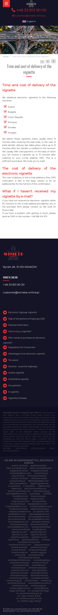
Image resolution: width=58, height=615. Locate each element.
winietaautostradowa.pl (19, 560)
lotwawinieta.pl (18, 504)
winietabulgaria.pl (41, 560)
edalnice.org (44, 486)
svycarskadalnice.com (18, 527)
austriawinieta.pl (38, 465)
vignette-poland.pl (19, 537)
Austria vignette (16, 372)
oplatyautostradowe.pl (19, 511)
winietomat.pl (31, 580)
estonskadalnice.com (16, 493)
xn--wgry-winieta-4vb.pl (29, 596)
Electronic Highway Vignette (22, 312)
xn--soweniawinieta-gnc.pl (29, 593)
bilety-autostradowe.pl (40, 468)
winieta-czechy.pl (38, 547)
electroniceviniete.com (19, 491)
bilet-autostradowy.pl (17, 468)
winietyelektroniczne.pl (39, 583)
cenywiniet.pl (18, 475)
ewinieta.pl (35, 493)
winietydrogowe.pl (16, 583)
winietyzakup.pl (40, 588)
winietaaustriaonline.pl (29, 557)
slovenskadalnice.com (39, 519)
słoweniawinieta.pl (21, 529)
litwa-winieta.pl (38, 496)
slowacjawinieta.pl (18, 524)
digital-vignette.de (39, 483)
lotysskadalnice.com (37, 504)
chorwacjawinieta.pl (36, 475)
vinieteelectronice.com (20, 544)
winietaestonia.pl (21, 565)
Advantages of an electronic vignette (26, 353)
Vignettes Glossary (17, 398)
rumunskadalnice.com (39, 516)
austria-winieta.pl (20, 465)
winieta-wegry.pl (20, 552)
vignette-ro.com (39, 537)
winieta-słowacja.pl (37, 550)
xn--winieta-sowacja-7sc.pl (29, 598)
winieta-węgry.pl (38, 552)
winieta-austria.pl (19, 547)
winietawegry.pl (14, 580)
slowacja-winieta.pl (41, 521)
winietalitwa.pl (38, 565)
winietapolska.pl (39, 570)
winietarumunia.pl (19, 573)
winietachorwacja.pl (19, 562)
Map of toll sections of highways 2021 (26, 319)
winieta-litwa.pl (18, 550)
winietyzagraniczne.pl (20, 588)
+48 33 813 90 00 (30, 10)
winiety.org (46, 580)
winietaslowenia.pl (39, 575)
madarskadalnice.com (16, 506)
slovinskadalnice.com (18, 521)
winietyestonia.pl (20, 585)
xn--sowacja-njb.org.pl (38, 590)
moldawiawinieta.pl (18, 509)
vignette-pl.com (38, 534)
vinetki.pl (45, 539)
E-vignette (13, 392)
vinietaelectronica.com (29, 542)
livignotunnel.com (20, 501)
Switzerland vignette (18, 379)
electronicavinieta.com (35, 488)
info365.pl (47, 493)
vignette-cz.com (20, 534)
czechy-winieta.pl (19, 478)
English (30, 21)
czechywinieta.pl (39, 478)
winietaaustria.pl (36, 555)
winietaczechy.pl (40, 562)
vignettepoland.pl (30, 539)
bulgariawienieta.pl (19, 470)
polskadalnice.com (17, 514)
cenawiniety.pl (41, 473)
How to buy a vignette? (20, 331)
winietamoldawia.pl (37, 567)
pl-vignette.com (41, 511)
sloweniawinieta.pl (39, 524)
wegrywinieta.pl (41, 544)
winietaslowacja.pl (18, 575)
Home (6, 56)
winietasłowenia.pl (40, 578)
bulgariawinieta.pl (39, 470)
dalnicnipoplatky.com (38, 481)
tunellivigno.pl (39, 529)
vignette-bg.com (38, 532)
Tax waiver (13, 360)
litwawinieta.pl (21, 498)
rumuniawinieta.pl (16, 516)
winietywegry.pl (38, 585)
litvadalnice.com (20, 496)
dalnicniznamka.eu (18, 483)
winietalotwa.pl (18, 567)
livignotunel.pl (37, 498)
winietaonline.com (20, 570)
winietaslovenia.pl (39, 573)
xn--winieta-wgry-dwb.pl (29, 601)
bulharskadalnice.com (20, 473)
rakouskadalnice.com (39, 514)
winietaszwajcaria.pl (18, 578)
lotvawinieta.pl (39, 501)
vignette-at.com (19, 532)
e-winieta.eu (29, 486)
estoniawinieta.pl (42, 491)
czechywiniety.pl (17, 481)
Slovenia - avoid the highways (22, 366)
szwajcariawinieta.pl (41, 527)
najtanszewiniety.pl (39, 509)
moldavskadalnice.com (41, 506)
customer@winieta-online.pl (30, 15)
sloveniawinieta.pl (16, 519)
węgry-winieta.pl (17, 590)
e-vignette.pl (14, 486)
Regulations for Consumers (21, 347)
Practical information (18, 325)
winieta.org (19, 555)
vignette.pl (13, 539)
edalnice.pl (16, 488)
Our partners (14, 385)
